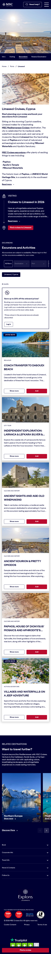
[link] (8, 818)
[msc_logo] (7, 4)
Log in (8, 324)
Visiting (12, 57)
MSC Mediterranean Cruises (16, 128)
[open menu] (46, 5)
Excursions (23, 57)
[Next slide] (46, 830)
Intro (3, 57)
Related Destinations (39, 57)
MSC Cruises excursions (14, 152)
